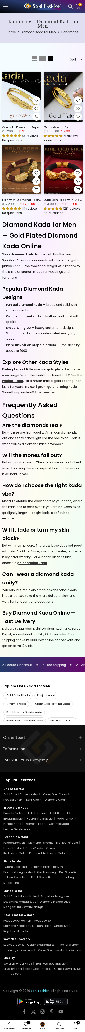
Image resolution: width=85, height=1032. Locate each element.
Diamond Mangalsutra (55, 902)
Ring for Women (68, 945)
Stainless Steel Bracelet (51, 963)
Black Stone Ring (42, 877)
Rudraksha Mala (14, 853)
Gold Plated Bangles (40, 945)
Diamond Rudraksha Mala (47, 853)
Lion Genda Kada (62, 720)
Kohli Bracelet (59, 813)
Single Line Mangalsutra (57, 896)
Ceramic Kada (16, 704)
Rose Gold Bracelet (38, 969)
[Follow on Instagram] (42, 1013)
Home (11, 32)
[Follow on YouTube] (60, 1013)
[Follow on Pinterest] (51, 1013)
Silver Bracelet (12, 969)
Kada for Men (65, 818)
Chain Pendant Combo (41, 848)
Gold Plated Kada (18, 695)
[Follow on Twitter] (33, 1013)
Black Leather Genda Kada (24, 712)
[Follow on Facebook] (24, 1013)
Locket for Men (12, 848)
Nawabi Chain (13, 800)
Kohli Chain (33, 800)
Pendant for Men (14, 843)
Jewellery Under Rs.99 (17, 963)
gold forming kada (32, 563)
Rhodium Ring (46, 872)
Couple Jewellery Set (67, 969)
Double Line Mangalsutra (19, 902)
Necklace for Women (17, 920)
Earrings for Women (20, 950)
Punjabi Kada (46, 695)
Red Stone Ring (69, 872)
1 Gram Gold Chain (54, 794)
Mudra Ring (11, 883)
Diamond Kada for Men (38, 32)
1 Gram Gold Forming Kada (52, 704)
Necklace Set (42, 920)
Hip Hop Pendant (67, 843)
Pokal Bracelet (37, 813)
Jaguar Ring (65, 877)
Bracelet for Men (14, 813)
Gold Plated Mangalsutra (20, 896)
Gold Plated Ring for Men (46, 867)
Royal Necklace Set (16, 931)
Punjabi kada (12, 381)
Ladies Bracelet (13, 945)
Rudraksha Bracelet (40, 818)
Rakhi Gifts (14, 974)
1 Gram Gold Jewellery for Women (59, 950)
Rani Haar (44, 926)
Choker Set (61, 926)
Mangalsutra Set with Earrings (23, 907)
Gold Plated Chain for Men (20, 794)
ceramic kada (48, 392)
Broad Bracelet (13, 818)
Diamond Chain (55, 800)
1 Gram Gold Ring (15, 867)
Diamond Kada (35, 824)
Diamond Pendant (40, 843)
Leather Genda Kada (17, 829)
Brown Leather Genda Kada (24, 720)
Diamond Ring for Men (18, 872)
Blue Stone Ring (17, 877)
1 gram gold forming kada (56, 387)
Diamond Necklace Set (18, 926)
